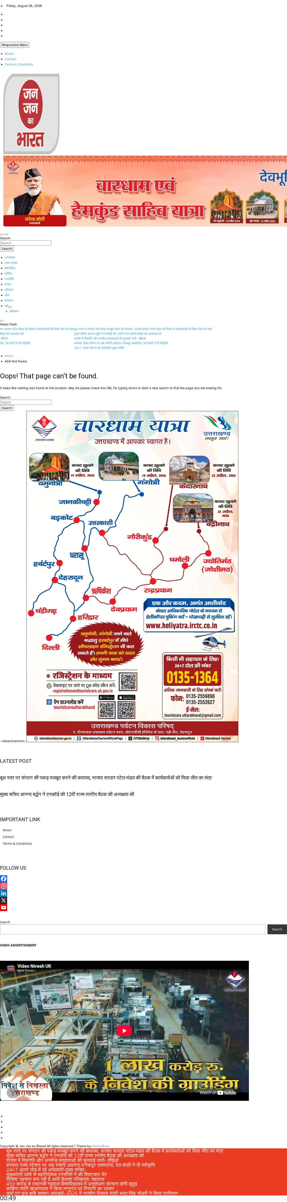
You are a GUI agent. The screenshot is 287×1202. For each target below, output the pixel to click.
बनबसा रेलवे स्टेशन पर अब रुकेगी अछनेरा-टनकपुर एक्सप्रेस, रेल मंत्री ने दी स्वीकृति (80, 1164)
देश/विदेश (10, 268)
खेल (7, 295)
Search (5, 238)
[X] (143, 900)
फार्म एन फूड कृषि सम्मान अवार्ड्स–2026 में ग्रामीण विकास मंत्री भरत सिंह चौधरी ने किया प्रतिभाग (92, 1193)
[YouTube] (143, 907)
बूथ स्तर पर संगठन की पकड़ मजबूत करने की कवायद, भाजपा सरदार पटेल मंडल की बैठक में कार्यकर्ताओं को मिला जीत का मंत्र (106, 778)
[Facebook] (143, 878)
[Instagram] (143, 886)
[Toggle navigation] (2, 234)
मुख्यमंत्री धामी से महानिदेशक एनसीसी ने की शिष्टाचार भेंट (56, 1174)
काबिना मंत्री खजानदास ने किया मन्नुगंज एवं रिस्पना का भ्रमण (60, 1188)
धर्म (6, 306)
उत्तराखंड (10, 257)
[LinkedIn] (143, 893)
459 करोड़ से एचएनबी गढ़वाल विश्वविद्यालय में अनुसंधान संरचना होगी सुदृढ (71, 1183)
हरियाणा (9, 290)
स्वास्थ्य (9, 300)
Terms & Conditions (19, 64)
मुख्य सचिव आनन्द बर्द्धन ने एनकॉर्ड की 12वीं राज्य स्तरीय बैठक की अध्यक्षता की (67, 794)
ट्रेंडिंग (8, 273)
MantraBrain (101, 1146)
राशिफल (13, 311)
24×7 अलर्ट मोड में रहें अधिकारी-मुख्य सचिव (45, 1169)
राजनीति (9, 279)
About (9, 53)
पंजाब (8, 284)
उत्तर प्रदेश (11, 263)
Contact (10, 59)
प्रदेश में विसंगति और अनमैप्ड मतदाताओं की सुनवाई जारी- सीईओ (62, 1160)
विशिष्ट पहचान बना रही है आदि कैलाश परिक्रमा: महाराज (55, 1179)
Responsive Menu (15, 45)
